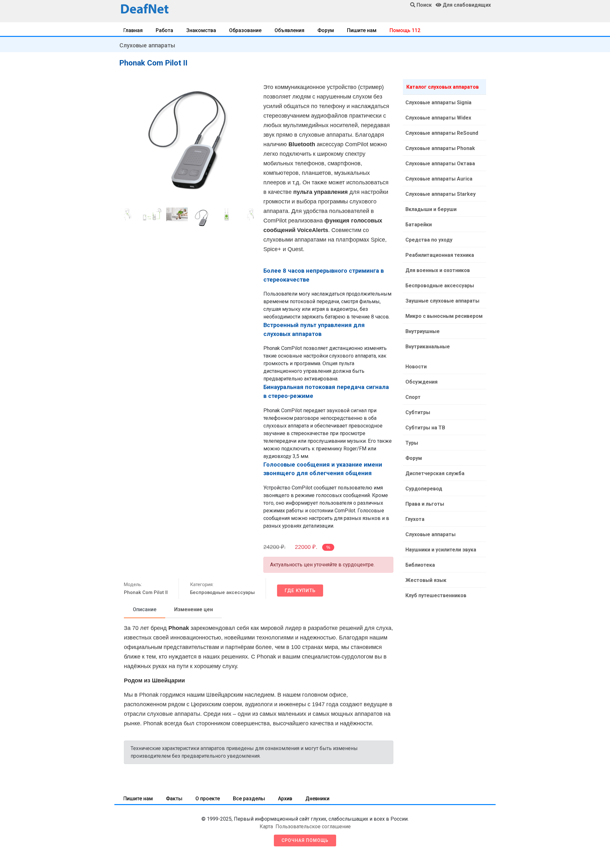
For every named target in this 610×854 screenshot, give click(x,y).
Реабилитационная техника (439, 255)
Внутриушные (422, 331)
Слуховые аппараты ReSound (441, 133)
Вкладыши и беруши (431, 209)
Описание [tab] (144, 609)
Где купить (300, 590)
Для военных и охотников (437, 270)
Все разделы (249, 799)
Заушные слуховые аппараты (442, 301)
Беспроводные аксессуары (222, 592)
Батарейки (418, 225)
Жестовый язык (425, 580)
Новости (416, 367)
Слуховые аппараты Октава (440, 164)
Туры (411, 443)
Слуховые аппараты (147, 45)
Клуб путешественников (435, 595)
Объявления (289, 30)
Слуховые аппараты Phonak (440, 148)
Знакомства (201, 30)
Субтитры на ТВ (425, 428)
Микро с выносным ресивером (444, 316)
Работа (164, 30)
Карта (266, 826)
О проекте (207, 799)
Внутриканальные (427, 347)
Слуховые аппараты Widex (438, 118)
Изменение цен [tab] (193, 609)
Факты (174, 799)
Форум (325, 30)
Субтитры (417, 412)
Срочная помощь (305, 840)
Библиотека (420, 565)
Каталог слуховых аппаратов (442, 87)
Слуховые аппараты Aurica (438, 179)
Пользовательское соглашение (313, 826)
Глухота (414, 519)
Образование (245, 30)
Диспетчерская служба (434, 473)
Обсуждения (421, 382)
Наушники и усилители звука (440, 550)
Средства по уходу (428, 240)
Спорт (413, 397)
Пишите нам (361, 30)
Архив (285, 799)
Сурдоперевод (423, 489)
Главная (133, 30)
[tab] (144, 610)
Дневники (317, 799)
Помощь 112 (405, 30)
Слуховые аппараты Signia (438, 102)
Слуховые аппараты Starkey (440, 194)
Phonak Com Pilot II (146, 592)
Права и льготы (424, 504)
